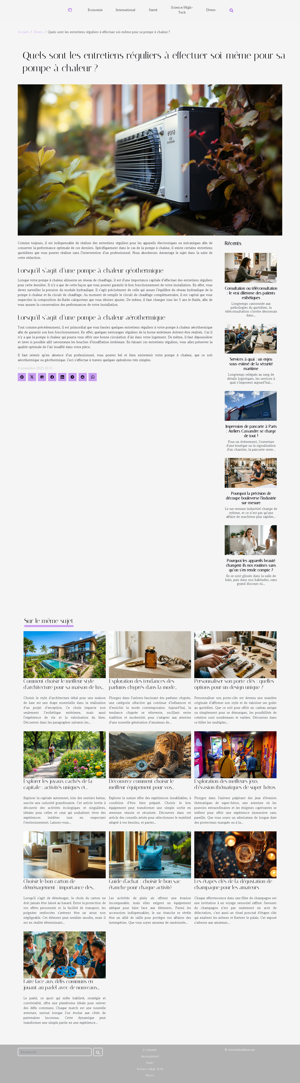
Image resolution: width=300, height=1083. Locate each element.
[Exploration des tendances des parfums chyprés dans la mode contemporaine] (150, 654)
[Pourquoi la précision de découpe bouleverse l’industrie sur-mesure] (251, 473)
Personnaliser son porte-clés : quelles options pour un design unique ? (234, 684)
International (125, 9)
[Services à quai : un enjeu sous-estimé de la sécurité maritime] (251, 339)
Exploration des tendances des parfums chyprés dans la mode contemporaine (142, 687)
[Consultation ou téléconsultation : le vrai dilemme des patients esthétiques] (251, 268)
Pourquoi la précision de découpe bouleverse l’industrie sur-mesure (251, 498)
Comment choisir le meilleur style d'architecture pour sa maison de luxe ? (63, 687)
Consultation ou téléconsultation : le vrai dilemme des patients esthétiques (251, 293)
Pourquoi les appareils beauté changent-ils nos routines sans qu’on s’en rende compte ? (251, 565)
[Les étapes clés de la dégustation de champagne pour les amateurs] (235, 854)
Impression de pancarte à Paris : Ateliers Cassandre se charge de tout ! (251, 431)
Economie (95, 9)
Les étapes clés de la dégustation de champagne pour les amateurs (233, 884)
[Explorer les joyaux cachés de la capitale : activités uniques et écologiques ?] (64, 754)
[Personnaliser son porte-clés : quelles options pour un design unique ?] (235, 654)
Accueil (23, 31)
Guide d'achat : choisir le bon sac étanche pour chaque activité (145, 884)
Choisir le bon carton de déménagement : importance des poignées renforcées (58, 887)
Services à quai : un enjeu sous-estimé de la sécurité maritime (251, 364)
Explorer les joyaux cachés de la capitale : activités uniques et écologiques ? (57, 787)
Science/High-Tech (182, 10)
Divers (211, 9)
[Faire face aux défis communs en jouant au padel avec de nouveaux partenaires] (64, 954)
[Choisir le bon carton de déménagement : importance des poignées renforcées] (64, 854)
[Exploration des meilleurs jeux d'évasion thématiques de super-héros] (235, 754)
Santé (153, 9)
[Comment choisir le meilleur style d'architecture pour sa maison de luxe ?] (64, 654)
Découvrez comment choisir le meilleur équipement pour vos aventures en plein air (141, 787)
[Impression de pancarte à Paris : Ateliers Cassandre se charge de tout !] (251, 406)
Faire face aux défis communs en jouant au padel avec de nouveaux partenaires (60, 987)
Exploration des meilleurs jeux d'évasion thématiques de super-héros (235, 784)
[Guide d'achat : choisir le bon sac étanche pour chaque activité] (150, 854)
